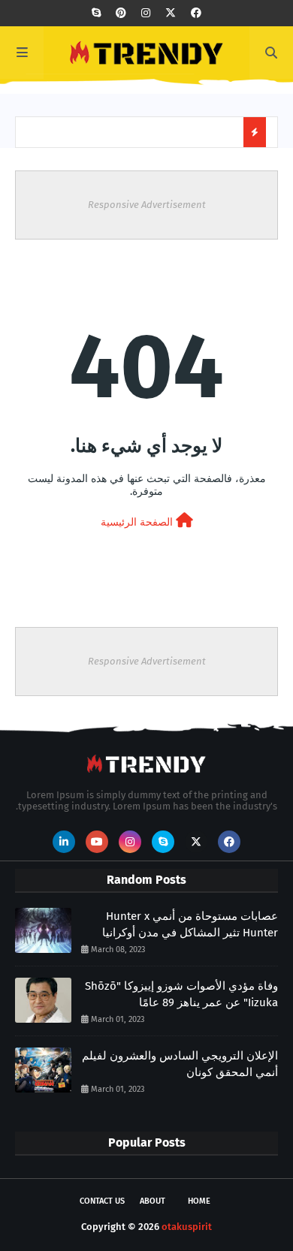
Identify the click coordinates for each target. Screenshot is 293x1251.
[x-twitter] (170, 13)
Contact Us (102, 1201)
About (152, 1201)
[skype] (96, 13)
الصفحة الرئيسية (138, 522)
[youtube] (97, 841)
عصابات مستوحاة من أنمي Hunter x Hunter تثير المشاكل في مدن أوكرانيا (190, 924)
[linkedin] (64, 841)
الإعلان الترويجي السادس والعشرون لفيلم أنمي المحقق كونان (180, 1064)
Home (199, 1201)
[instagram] (145, 13)
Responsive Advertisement (147, 204)
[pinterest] (121, 13)
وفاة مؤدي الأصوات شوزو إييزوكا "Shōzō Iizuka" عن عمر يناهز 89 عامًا (181, 994)
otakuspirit (187, 1226)
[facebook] (196, 13)
